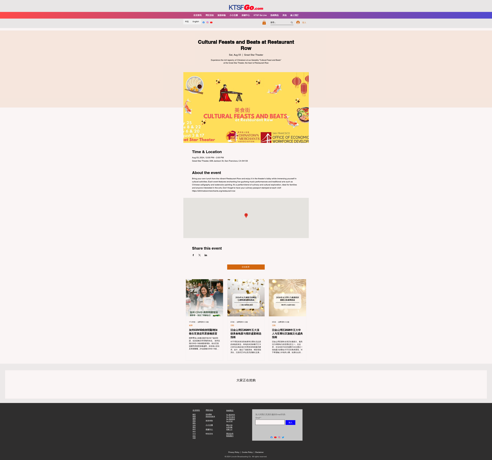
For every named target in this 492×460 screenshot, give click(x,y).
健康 (191, 325)
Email (258, 418)
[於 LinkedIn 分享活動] (206, 255)
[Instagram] (207, 22)
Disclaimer (259, 452)
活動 (232, 325)
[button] (222, 15)
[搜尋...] (291, 22)
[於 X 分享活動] (199, 255)
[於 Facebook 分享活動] (193, 255)
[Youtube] (211, 22)
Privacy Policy (233, 452)
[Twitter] (283, 437)
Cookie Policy (247, 452)
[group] (246, 388)
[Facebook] (203, 22)
